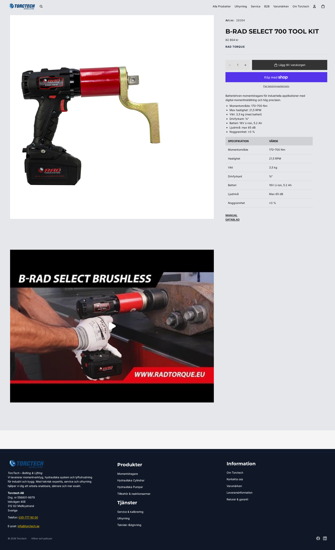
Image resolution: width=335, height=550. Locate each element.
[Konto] (314, 6)
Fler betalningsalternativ (276, 86)
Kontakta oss (235, 479)
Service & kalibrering (130, 511)
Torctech (22, 538)
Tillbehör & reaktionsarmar (133, 493)
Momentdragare (127, 473)
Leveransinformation (239, 492)
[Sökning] (41, 6)
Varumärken (234, 486)
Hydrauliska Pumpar (130, 487)
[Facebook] (318, 538)
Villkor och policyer (41, 538)
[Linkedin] (325, 538)
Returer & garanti (237, 499)
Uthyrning (123, 518)
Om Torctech (235, 472)
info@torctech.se (28, 526)
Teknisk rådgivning (129, 525)
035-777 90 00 (28, 517)
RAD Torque (235, 46)
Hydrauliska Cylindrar (130, 480)
